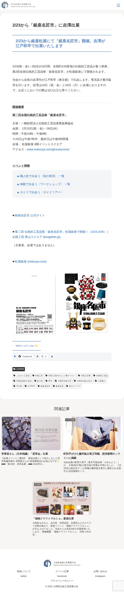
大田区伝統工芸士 (84, 381)
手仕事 (19, 386)
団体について (24, 571)
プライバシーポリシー (62, 580)
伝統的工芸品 (102, 376)
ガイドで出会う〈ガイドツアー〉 (42, 192)
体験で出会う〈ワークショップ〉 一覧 (45, 184)
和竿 (50, 381)
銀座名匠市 (45, 386)
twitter (24, 576)
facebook (62, 576)
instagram (100, 576)
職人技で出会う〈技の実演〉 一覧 (42, 176)
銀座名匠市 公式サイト (30, 215)
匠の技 (40, 381)
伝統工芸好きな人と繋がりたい (61, 376)
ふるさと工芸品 (23, 376)
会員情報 (20, 369)
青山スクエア (75, 386)
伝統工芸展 (86, 376)
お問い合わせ (100, 571)
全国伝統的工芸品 (24, 381)
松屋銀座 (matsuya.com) (31, 261)
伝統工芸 (39, 376)
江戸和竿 (31, 386)
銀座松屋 (59, 386)
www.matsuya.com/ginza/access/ (48, 149)
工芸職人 (101, 381)
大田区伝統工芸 (64, 381)
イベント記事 (62, 571)
